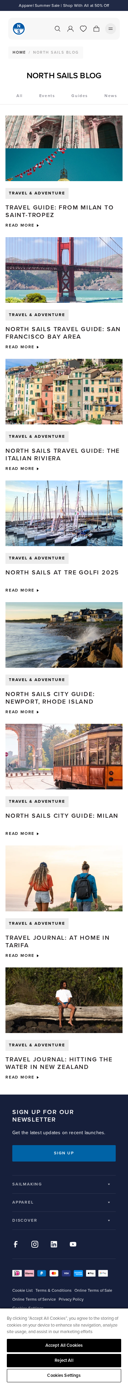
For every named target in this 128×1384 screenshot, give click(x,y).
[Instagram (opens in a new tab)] (34, 1244)
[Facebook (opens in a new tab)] (15, 1244)
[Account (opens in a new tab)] (70, 29)
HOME (19, 52)
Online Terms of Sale (93, 1290)
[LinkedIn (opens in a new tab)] (54, 1244)
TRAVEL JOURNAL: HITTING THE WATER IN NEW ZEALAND (59, 1063)
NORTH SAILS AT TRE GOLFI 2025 (62, 572)
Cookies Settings (64, 1375)
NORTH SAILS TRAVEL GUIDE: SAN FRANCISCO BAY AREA (63, 332)
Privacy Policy (71, 1299)
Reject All (64, 1360)
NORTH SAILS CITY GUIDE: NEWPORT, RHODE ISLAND (50, 697)
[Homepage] (19, 29)
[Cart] (96, 29)
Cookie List (22, 1290)
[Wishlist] (83, 29)
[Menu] (110, 28)
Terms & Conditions (53, 1290)
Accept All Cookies (64, 1345)
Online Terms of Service (34, 1299)
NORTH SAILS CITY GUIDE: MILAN (63, 815)
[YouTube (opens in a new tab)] (73, 1244)
